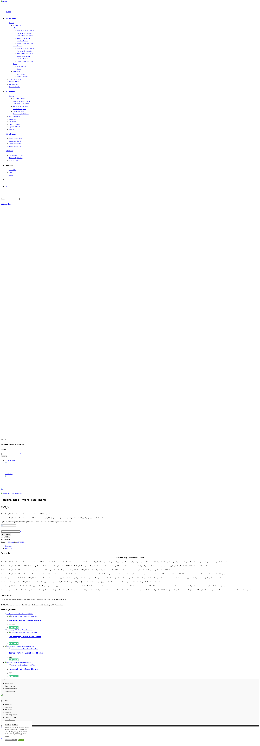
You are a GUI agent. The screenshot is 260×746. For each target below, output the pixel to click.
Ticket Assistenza (10, 720)
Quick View (29, 614)
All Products (8, 704)
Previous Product (10, 460)
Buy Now (4, 456)
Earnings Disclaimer (11, 688)
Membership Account (11, 715)
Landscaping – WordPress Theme (25, 637)
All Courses (8, 709)
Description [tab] (8, 546)
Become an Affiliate (10, 717)
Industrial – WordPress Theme (23, 669)
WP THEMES (21, 542)
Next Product (8, 474)
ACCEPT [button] (21, 740)
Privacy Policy (9, 683)
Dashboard (8, 712)
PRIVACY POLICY (11, 740)
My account (8, 707)
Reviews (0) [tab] (8, 548)
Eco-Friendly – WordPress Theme (25, 620)
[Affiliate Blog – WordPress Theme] (10, 471)
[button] (65, 489)
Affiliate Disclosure (10, 691)
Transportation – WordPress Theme (26, 653)
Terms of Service (10, 686)
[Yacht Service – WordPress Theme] (10, 485)
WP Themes (10, 542)
